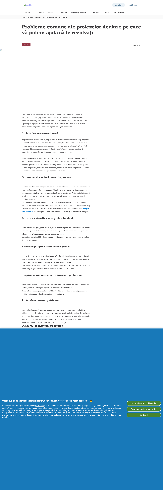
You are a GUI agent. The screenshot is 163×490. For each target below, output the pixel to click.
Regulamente (119, 12)
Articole (106, 12)
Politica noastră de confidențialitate (95, 410)
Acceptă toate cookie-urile (144, 403)
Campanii (51, 12)
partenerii (39, 405)
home (24, 17)
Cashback (40, 12)
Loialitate (63, 12)
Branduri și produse (78, 12)
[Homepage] (28, 5)
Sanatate (30, 17)
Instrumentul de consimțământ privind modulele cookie (39, 415)
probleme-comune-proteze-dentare (55, 17)
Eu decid (144, 415)
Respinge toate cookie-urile (144, 409)
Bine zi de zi (94, 12)
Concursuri (28, 12)
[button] (118, 5)
